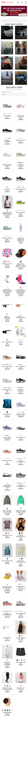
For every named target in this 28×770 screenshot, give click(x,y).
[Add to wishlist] (12, 99)
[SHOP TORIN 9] (14, 11)
